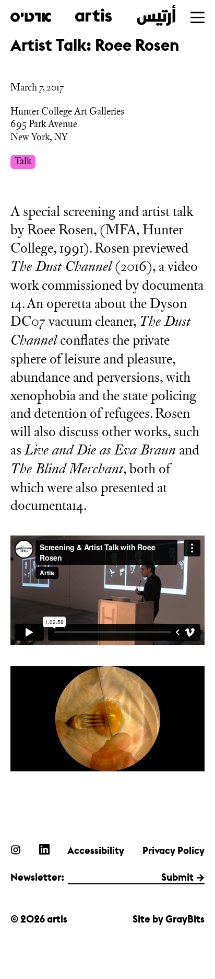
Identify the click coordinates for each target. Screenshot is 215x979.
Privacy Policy (173, 850)
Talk (23, 161)
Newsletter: (37, 877)
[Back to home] (92, 15)
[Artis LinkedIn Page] (44, 849)
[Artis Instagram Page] (15, 849)
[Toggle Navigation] (197, 17)
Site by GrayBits (169, 919)
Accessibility (95, 850)
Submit (177, 877)
